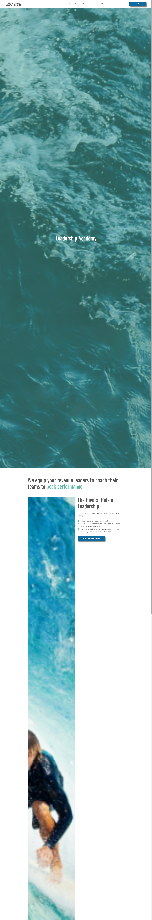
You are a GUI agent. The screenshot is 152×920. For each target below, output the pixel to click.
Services (58, 4)
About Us (101, 4)
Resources (86, 4)
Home (48, 4)
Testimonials (73, 4)
